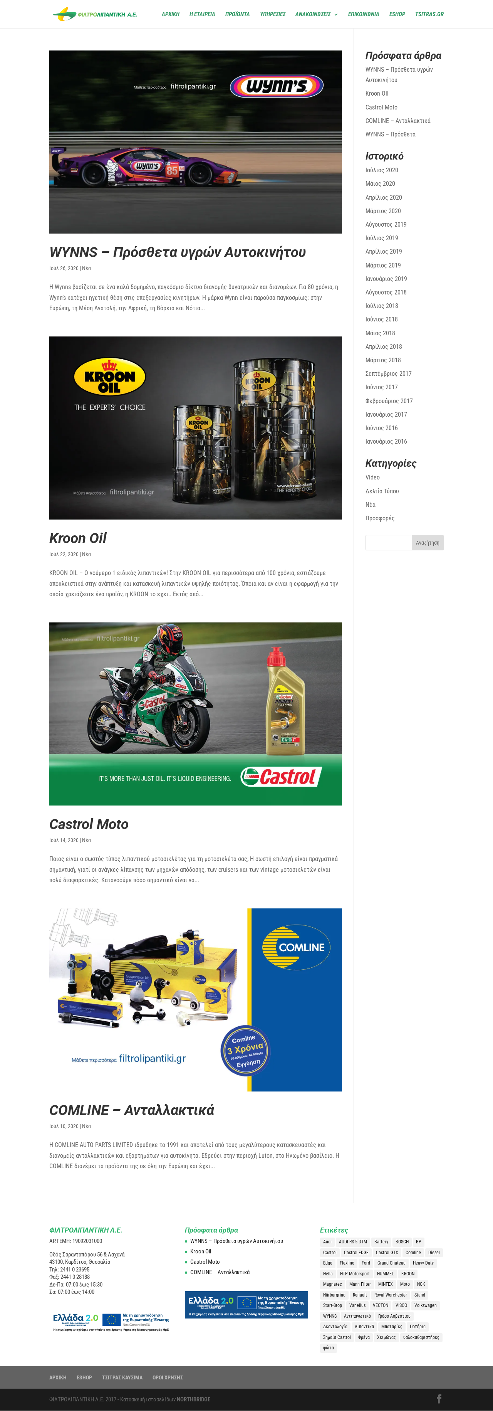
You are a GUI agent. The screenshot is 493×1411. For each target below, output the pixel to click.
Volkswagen (425, 1305)
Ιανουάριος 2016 (386, 441)
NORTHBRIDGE (193, 1399)
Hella (328, 1273)
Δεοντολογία (335, 1326)
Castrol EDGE (356, 1252)
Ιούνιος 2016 (382, 428)
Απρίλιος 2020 (384, 197)
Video (373, 477)
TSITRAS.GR (429, 15)
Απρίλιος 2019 (384, 251)
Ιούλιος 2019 (382, 238)
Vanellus (357, 1305)
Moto (405, 1284)
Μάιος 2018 (380, 333)
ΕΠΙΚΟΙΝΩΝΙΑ (363, 15)
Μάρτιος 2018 (383, 360)
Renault (360, 1295)
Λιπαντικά (364, 1326)
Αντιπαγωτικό (357, 1316)
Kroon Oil (78, 538)
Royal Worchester (390, 1295)
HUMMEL (385, 1273)
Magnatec (332, 1284)
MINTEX (385, 1284)
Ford (366, 1263)
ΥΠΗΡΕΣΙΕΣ (272, 15)
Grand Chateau (391, 1263)
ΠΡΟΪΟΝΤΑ (237, 15)
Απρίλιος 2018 (384, 346)
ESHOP (84, 1377)
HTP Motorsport (355, 1273)
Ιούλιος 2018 (382, 305)
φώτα (328, 1347)
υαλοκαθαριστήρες (421, 1337)
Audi (327, 1242)
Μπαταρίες (391, 1326)
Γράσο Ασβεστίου (394, 1316)
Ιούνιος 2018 (382, 319)
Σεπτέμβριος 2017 (389, 373)
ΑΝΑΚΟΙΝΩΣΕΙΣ (312, 15)
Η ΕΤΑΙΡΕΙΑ (202, 15)
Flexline (347, 1263)
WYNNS (330, 1316)
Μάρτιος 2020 (383, 211)
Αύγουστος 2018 (386, 292)
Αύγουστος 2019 (386, 224)
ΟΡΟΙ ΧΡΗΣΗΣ (168, 1377)
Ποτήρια (418, 1326)
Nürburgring (334, 1295)
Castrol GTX (387, 1252)
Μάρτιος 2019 (383, 265)
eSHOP (397, 15)
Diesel (434, 1252)
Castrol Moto (89, 824)
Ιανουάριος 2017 (386, 414)
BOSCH (402, 1242)
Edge (327, 1263)
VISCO (401, 1305)
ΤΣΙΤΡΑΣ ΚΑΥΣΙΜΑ (122, 1377)
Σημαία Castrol (337, 1337)
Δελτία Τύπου (382, 491)
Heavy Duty (423, 1263)
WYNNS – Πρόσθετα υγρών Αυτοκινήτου (177, 252)
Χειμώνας (386, 1337)
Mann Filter (360, 1284)
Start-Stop (332, 1305)
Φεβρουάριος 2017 (389, 401)
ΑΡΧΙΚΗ (170, 15)
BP (418, 1242)
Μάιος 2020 (380, 183)
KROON (407, 1273)
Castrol (330, 1252)
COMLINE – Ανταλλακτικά (131, 1110)
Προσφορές (380, 518)
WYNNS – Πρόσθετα (391, 134)
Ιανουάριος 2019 (386, 279)
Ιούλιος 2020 (382, 170)
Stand (419, 1295)
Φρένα (364, 1337)
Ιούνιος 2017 (382, 387)
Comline (413, 1252)
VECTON (380, 1305)
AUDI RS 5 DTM (353, 1242)
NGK (421, 1284)
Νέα (86, 268)
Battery (381, 1242)
